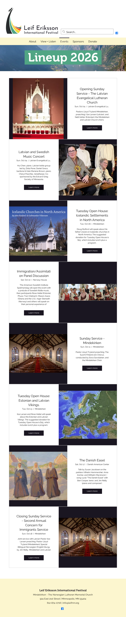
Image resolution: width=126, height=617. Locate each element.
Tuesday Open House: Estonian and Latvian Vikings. (34, 400)
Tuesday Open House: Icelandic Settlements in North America (92, 215)
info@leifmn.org (71, 603)
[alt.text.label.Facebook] (117, 33)
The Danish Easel (92, 460)
